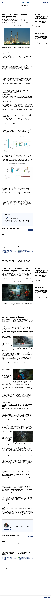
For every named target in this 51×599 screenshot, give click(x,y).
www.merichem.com (5, 207)
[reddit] (18, 25)
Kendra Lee (3, 22)
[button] (2, 2)
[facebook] (14, 25)
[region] (25, 597)
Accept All (47, 597)
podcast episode (13, 314)
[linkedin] (15, 25)
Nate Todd (3, 278)
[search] (4, 2)
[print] (32, 25)
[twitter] (17, 25)
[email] (20, 25)
